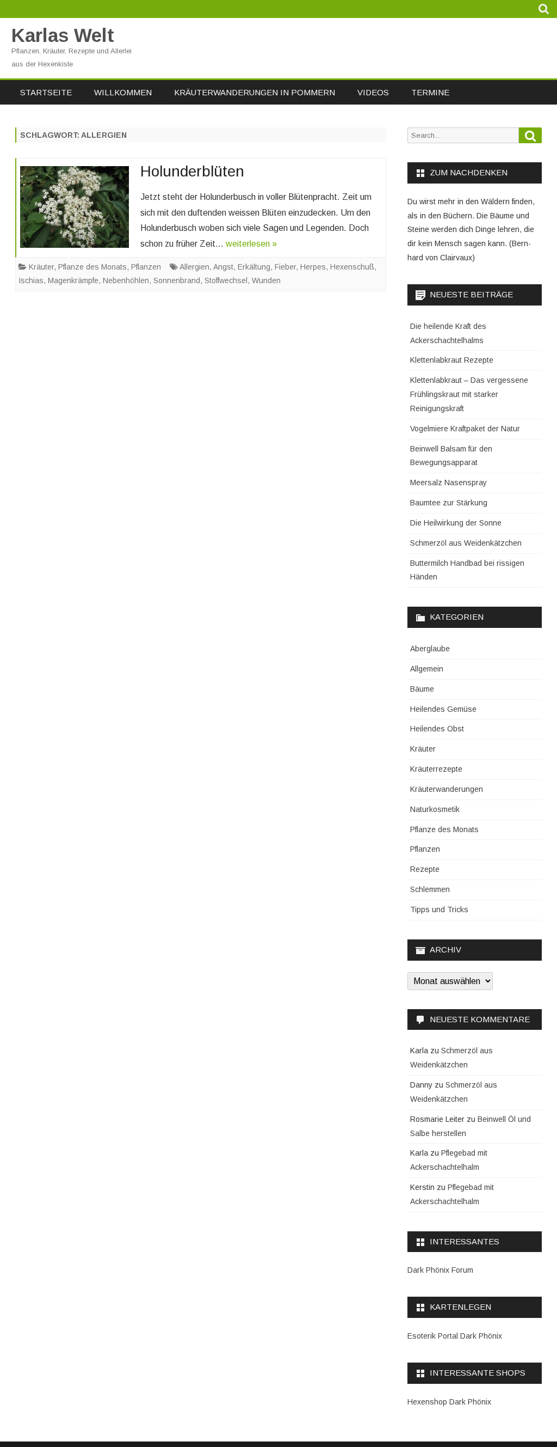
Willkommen (123, 92)
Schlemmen (430, 889)
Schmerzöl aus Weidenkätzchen (466, 543)
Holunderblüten (192, 171)
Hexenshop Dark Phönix (449, 1401)
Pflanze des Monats (92, 266)
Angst (223, 266)
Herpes (313, 266)
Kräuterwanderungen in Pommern (254, 92)
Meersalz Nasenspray (448, 482)
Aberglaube (430, 648)
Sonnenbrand (176, 280)
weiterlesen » (251, 243)
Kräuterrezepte (436, 769)
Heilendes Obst (437, 728)
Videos (373, 92)
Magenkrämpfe (73, 280)
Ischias (31, 280)
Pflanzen (146, 266)
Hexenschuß (352, 266)
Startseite (46, 92)
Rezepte (425, 869)
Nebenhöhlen (126, 280)
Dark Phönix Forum (440, 1270)
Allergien (194, 266)
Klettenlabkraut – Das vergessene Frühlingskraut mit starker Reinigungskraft (469, 394)
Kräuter (41, 266)
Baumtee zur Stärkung (448, 502)
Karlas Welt (62, 35)
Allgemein (426, 668)
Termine (430, 92)
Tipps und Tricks (439, 909)
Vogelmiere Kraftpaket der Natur (465, 428)
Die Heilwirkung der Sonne (456, 522)
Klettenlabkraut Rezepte (451, 360)
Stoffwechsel (226, 280)
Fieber (285, 266)
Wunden (266, 280)
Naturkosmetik (435, 809)
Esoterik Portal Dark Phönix (454, 1336)
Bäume (422, 689)
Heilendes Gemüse (443, 709)
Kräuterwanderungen (446, 789)
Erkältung (254, 266)
